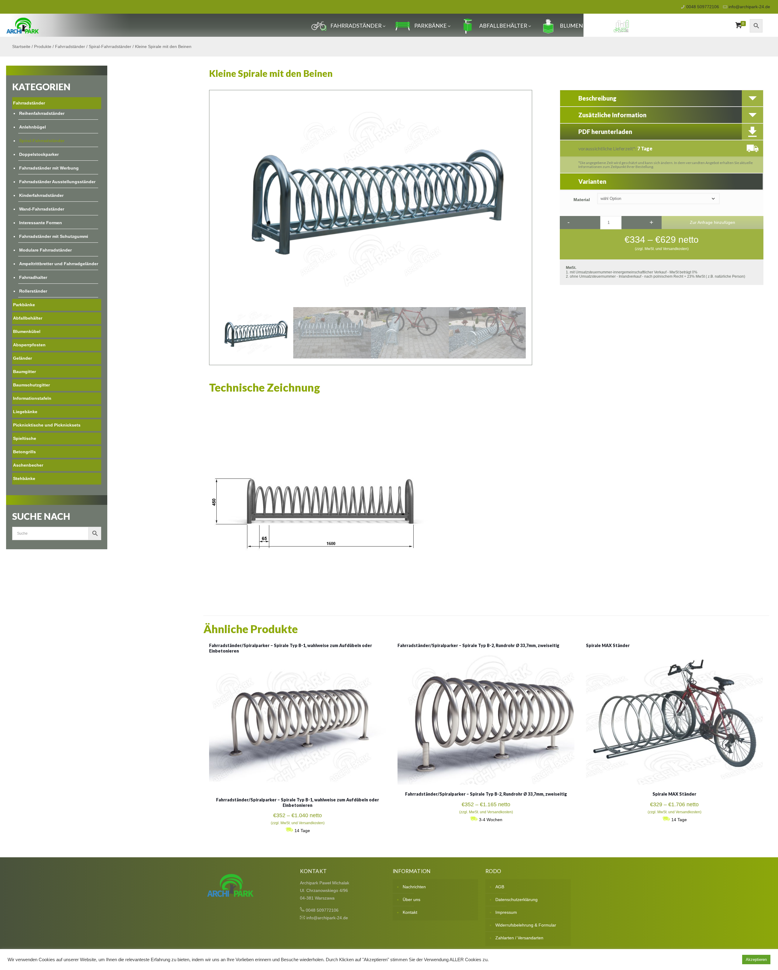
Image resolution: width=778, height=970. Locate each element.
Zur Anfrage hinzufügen (712, 222)
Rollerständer (33, 291)
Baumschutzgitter (31, 384)
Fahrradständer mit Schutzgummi (53, 236)
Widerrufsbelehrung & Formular (525, 925)
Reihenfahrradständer (41, 113)
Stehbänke (24, 478)
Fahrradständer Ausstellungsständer (57, 181)
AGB (499, 886)
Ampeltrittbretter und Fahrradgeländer (58, 263)
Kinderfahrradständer (41, 195)
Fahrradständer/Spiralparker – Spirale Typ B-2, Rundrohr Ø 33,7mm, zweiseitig (478, 645)
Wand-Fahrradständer (41, 209)
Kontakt (410, 912)
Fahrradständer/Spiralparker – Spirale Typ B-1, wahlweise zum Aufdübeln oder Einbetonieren (297, 802)
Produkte (42, 46)
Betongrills (24, 451)
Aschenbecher (28, 465)
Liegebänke (25, 411)
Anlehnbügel (32, 127)
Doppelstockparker (39, 154)
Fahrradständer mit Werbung (49, 168)
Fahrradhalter (33, 277)
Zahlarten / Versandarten (519, 937)
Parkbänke (430, 25)
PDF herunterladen (605, 131)
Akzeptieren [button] (756, 959)
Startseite (21, 46)
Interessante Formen (40, 222)
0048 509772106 (702, 6)
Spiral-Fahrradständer (110, 46)
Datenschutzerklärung (516, 899)
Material (581, 199)
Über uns (411, 899)
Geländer (22, 358)
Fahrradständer (356, 25)
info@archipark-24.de (749, 6)
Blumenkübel (580, 25)
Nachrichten (414, 886)
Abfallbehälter (503, 25)
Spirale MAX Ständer (608, 645)
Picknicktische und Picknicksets (47, 425)
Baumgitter (24, 371)
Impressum (506, 912)
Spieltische (24, 438)
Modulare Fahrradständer (45, 250)
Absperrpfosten (29, 344)
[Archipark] (22, 25)
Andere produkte (659, 25)
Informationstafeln (32, 398)
